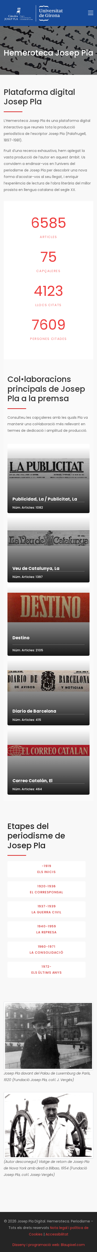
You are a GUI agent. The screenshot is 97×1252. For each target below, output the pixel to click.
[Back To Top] (83, 1237)
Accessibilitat (57, 1234)
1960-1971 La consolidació (46, 949)
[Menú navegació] (90, 13)
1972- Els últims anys (46, 969)
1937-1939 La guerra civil (46, 909)
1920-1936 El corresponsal (46, 889)
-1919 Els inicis (46, 869)
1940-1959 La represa (46, 929)
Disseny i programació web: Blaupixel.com (48, 1244)
